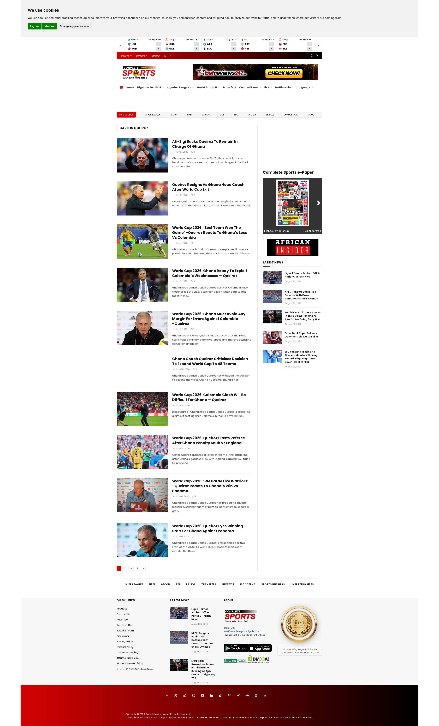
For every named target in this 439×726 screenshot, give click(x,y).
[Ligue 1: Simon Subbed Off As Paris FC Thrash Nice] (272, 277)
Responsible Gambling (130, 663)
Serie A (270, 114)
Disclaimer (123, 636)
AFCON (206, 114)
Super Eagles (153, 114)
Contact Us (123, 614)
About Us (122, 608)
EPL (236, 114)
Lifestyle (228, 584)
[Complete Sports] (139, 73)
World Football (207, 87)
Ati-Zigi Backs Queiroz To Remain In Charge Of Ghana (205, 144)
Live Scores (126, 114)
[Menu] (121, 87)
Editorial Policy (125, 647)
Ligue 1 (312, 114)
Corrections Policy (127, 652)
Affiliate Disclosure (128, 658)
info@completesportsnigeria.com (241, 631)
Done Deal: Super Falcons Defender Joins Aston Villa (301, 334)
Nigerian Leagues (179, 87)
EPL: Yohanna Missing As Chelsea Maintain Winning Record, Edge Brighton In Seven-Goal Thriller (301, 357)
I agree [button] (34, 26)
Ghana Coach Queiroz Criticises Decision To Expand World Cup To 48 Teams (210, 361)
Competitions (248, 87)
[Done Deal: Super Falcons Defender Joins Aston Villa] (272, 337)
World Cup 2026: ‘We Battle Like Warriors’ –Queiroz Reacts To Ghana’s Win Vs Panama (210, 486)
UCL (222, 114)
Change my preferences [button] (75, 26)
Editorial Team (125, 630)
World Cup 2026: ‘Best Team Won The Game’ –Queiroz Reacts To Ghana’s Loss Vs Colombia (209, 232)
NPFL (189, 114)
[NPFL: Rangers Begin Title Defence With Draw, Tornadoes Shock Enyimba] (272, 296)
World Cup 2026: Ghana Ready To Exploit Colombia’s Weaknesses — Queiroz (209, 273)
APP (166, 55)
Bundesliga (291, 114)
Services (140, 55)
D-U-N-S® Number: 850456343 (135, 669)
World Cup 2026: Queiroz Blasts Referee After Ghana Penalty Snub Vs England (208, 440)
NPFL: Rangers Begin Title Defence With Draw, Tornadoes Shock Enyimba (301, 295)
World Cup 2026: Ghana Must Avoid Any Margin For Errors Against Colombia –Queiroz (208, 319)
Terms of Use (125, 625)
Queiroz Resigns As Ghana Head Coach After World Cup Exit (208, 187)
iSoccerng (248, 584)
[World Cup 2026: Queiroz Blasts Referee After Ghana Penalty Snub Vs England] (142, 452)
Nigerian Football (149, 87)
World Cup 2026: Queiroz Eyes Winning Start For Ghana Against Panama (207, 528)
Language (303, 87)
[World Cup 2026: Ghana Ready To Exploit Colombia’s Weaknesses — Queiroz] (142, 285)
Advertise (122, 619)
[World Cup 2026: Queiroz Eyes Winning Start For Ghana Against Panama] (142, 540)
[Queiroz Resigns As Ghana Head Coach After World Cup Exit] (142, 198)
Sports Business (273, 584)
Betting (125, 55)
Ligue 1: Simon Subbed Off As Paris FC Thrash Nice (303, 275)
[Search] (316, 55)
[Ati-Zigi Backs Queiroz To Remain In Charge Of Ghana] (142, 155)
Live (266, 87)
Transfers (229, 87)
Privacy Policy (125, 641)
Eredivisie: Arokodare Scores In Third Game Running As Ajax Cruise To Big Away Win (303, 316)
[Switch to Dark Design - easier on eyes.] (312, 55)
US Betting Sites (302, 584)
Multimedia (283, 87)
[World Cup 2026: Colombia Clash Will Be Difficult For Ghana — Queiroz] (142, 409)
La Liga (252, 114)
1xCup (173, 114)
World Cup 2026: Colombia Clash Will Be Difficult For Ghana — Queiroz (209, 397)
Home (130, 87)
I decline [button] (49, 26)
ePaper (156, 55)
